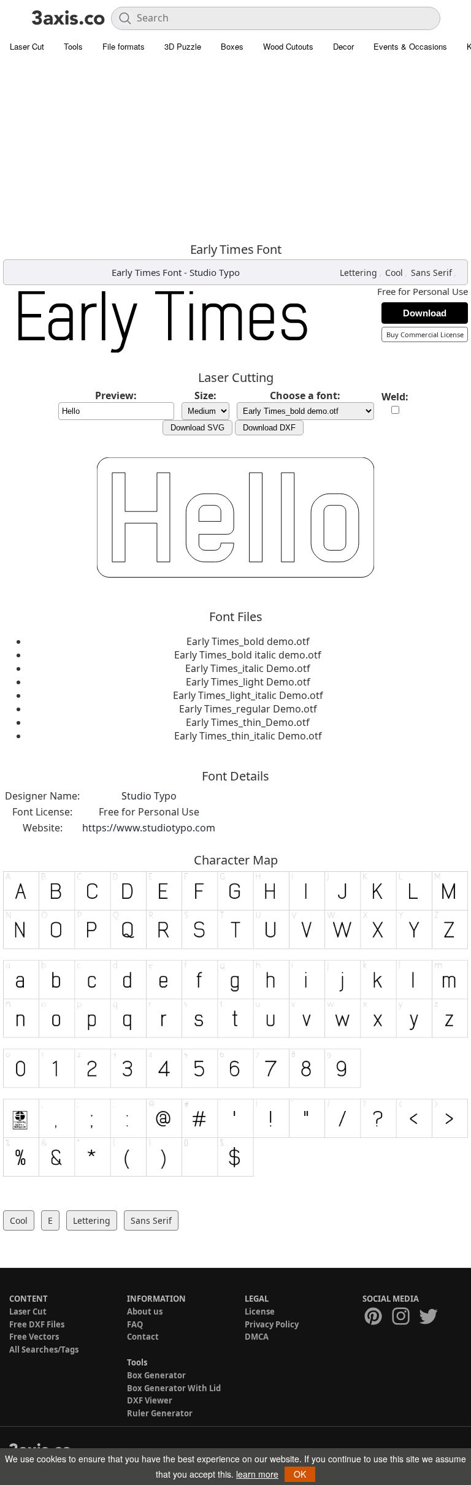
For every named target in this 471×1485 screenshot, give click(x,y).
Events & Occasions (410, 46)
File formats (123, 46)
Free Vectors (34, 1336)
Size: (205, 395)
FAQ (135, 1324)
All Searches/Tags (43, 1349)
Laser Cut (27, 46)
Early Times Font (147, 272)
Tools (73, 46)
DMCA (257, 1336)
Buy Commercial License (425, 334)
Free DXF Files (36, 1324)
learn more (257, 1474)
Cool (394, 272)
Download (424, 313)
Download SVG (197, 427)
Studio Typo (215, 272)
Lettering (358, 272)
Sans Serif (431, 272)
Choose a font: (305, 395)
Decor (343, 46)
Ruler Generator (160, 1413)
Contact (143, 1336)
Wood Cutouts (288, 46)
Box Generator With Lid (174, 1388)
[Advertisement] (235, 150)
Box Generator (156, 1375)
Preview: (116, 395)
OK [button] (300, 1474)
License (260, 1311)
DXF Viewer (149, 1400)
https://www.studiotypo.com (148, 827)
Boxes (232, 46)
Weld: (394, 396)
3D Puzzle (182, 46)
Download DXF (269, 427)
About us (145, 1311)
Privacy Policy (272, 1324)
